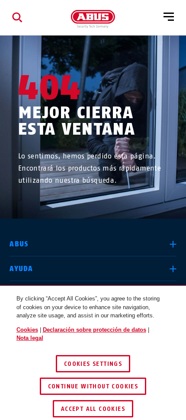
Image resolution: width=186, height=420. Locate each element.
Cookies (27, 329)
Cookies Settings (93, 364)
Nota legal (29, 338)
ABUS (19, 244)
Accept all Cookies (93, 409)
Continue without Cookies (93, 386)
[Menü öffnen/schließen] (168, 17)
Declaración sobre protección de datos (94, 329)
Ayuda (21, 269)
